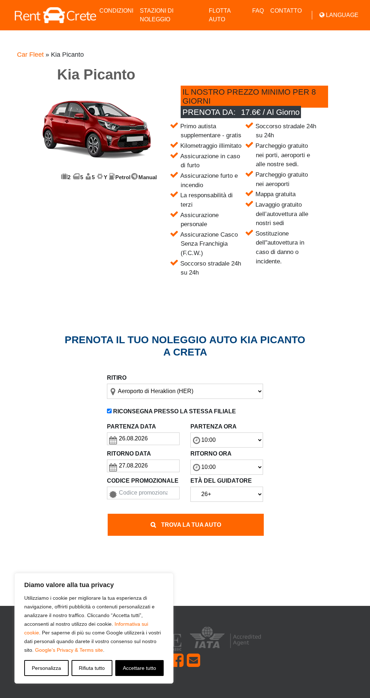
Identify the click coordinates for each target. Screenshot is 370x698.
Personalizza (46, 668)
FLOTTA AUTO (220, 15)
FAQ (258, 11)
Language (341, 15)
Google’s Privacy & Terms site (69, 650)
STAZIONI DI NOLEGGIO (156, 15)
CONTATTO (286, 11)
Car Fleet (30, 54)
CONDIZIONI (116, 11)
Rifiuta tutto (92, 668)
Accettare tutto (139, 668)
